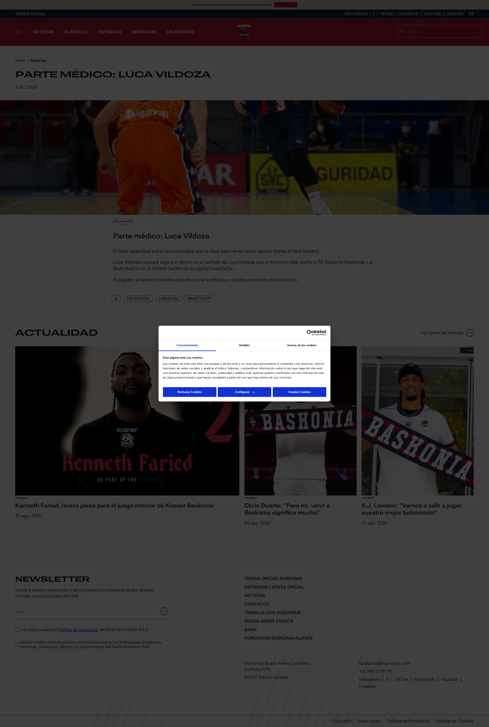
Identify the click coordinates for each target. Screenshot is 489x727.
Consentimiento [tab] (187, 345)
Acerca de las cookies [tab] (302, 345)
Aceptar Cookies (299, 392)
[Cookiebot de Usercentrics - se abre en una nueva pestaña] (309, 333)
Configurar (242, 392)
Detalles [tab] (244, 345)
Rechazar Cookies (189, 392)
